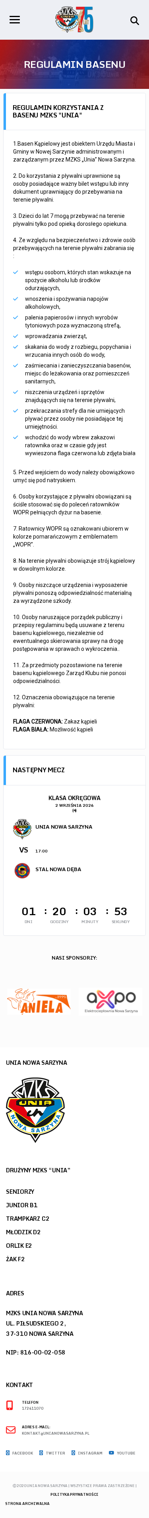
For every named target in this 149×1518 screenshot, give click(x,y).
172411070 (32, 1408)
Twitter (55, 1453)
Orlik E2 (19, 1245)
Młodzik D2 (23, 1232)
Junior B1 (22, 1205)
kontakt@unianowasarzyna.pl (55, 1433)
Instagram (90, 1453)
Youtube (125, 1453)
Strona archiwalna (27, 1503)
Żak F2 (15, 1259)
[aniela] (39, 1001)
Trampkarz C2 (27, 1218)
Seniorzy (20, 1191)
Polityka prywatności (74, 1494)
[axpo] (110, 1001)
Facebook (22, 1453)
